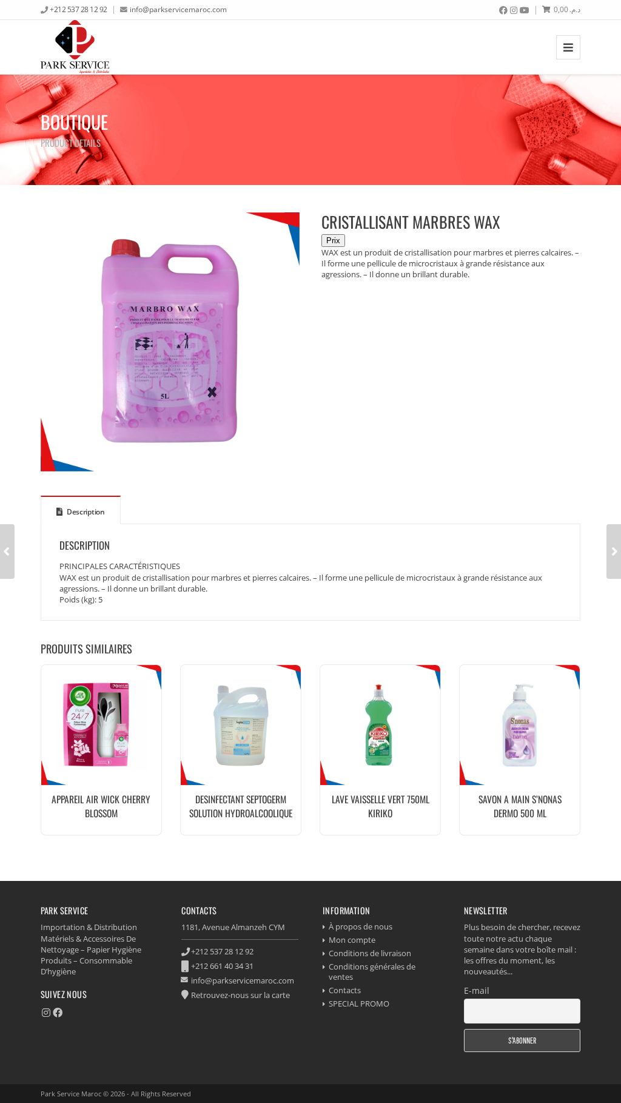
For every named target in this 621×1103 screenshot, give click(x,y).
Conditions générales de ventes (372, 971)
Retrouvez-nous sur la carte (240, 995)
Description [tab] (84, 512)
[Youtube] (524, 10)
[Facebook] (503, 10)
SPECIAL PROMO (359, 1003)
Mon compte (352, 939)
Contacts (345, 990)
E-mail (476, 990)
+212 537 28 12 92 (78, 9)
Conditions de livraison (370, 953)
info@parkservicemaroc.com (178, 9)
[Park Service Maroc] (75, 47)
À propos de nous (360, 926)
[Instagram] (513, 10)
